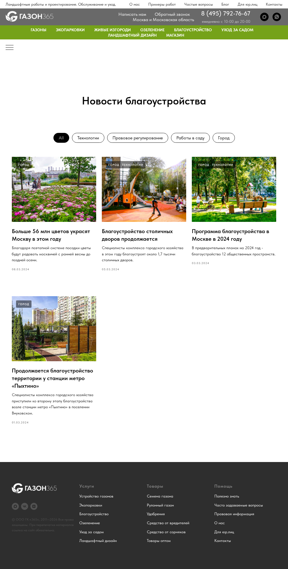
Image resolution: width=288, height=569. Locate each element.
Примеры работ (162, 4)
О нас (134, 4)
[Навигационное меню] (10, 48)
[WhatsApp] (277, 17)
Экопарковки (70, 30)
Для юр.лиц (247, 4)
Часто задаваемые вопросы (238, 505)
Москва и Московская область (163, 19)
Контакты (274, 4)
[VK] (24, 506)
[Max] (264, 17)
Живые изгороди (112, 30)
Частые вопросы (198, 4)
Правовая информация (234, 514)
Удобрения (156, 514)
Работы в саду (190, 137)
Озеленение (152, 30)
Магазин (175, 35)
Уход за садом (237, 30)
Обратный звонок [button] (172, 14)
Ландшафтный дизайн (132, 35)
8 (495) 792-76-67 (225, 13)
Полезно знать (226, 496)
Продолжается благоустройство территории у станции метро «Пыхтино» (52, 378)
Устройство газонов (96, 496)
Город (224, 137)
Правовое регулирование (137, 137)
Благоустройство (193, 30)
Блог (225, 4)
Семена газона (160, 496)
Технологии (88, 137)
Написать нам (132, 14)
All (61, 137)
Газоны (38, 30)
